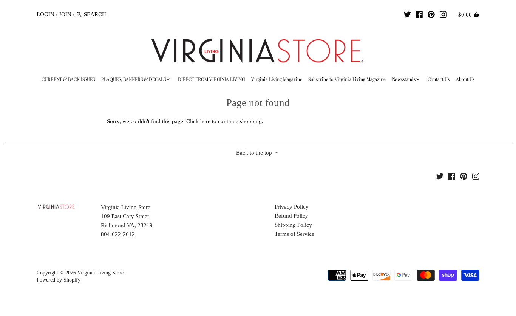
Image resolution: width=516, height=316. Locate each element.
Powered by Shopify (58, 280)
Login (45, 14)
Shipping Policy (293, 225)
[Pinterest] (431, 14)
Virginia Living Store (100, 273)
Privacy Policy (292, 207)
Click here (198, 121)
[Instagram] (443, 14)
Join (65, 14)
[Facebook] (419, 14)
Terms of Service (294, 234)
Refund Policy (291, 216)
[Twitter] (407, 14)
